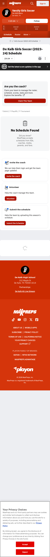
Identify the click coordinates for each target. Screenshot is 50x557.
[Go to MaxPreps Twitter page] (31, 320)
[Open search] (32, 3)
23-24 (7, 58)
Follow (37, 21)
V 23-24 (11, 21)
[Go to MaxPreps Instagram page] (25, 320)
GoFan (16, 354)
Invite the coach (13, 176)
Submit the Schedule (15, 223)
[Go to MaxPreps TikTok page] (13, 320)
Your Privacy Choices (25, 340)
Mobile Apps (31, 327)
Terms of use (14, 336)
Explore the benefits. (13, 95)
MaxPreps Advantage (25, 359)
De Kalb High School (25, 277)
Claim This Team (25, 100)
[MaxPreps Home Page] (10, 41)
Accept (25, 544)
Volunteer (11, 198)
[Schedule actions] (45, 58)
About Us (17, 327)
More (26, 34)
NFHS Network (29, 354)
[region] (25, 529)
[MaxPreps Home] (15, 3)
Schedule (8, 34)
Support (23, 343)
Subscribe (17, 332)
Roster (17, 34)
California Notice (33, 336)
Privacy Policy (31, 332)
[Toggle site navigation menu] (3, 3)
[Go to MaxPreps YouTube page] (19, 320)
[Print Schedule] (40, 58)
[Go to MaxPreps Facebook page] (36, 320)
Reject (25, 552)
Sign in (43, 3)
